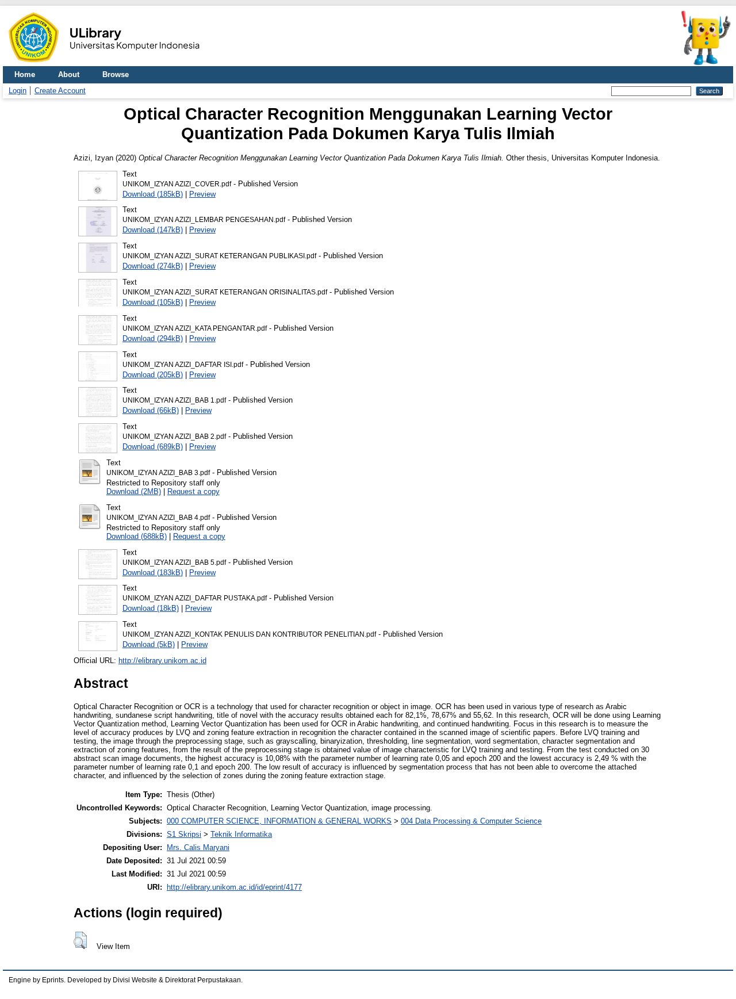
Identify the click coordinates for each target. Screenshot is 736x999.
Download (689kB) (152, 446)
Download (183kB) (152, 572)
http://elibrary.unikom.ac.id (162, 660)
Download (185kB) (152, 194)
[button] (80, 940)
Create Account (60, 90)
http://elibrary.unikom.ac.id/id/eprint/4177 (234, 887)
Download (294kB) (152, 338)
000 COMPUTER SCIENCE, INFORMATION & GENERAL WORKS (279, 821)
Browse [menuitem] (115, 74)
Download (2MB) (133, 491)
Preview (202, 194)
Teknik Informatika (241, 834)
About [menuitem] (68, 74)
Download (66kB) (150, 410)
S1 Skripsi (184, 834)
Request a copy (193, 491)
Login (17, 90)
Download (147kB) (152, 229)
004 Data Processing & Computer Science (471, 821)
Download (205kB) (152, 374)
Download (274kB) (152, 266)
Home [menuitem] (24, 74)
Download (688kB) (136, 536)
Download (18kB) (150, 608)
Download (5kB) (148, 644)
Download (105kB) (152, 302)
